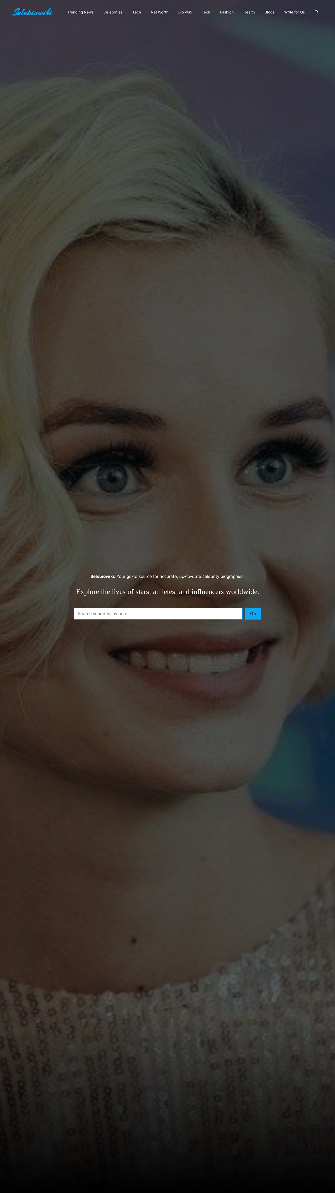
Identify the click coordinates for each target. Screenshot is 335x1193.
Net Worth (159, 12)
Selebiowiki (32, 12)
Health (249, 12)
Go (253, 613)
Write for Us (294, 12)
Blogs (269, 12)
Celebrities (113, 12)
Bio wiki (185, 12)
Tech (136, 12)
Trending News (80, 12)
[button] (316, 12)
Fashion (227, 12)
